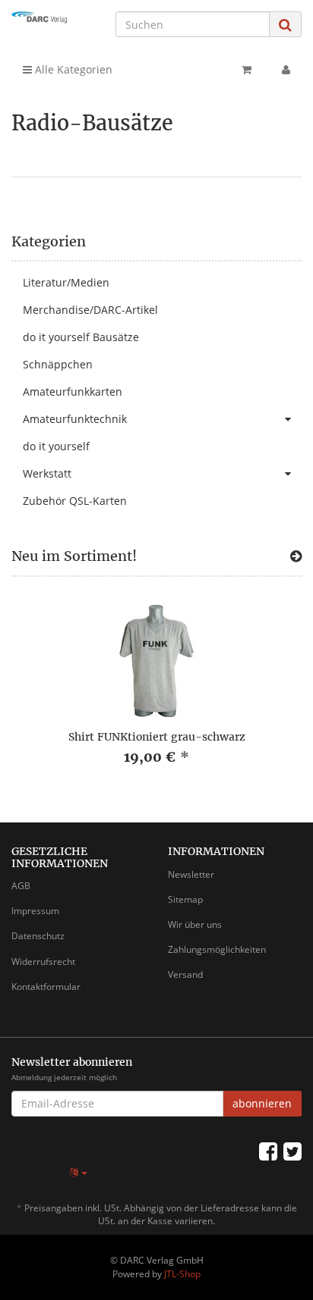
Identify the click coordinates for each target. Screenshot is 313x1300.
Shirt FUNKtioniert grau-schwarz (156, 737)
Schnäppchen (58, 364)
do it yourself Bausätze (81, 337)
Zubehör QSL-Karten (75, 500)
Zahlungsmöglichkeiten (217, 949)
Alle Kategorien (72, 69)
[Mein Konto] (286, 70)
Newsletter (191, 874)
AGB (20, 885)
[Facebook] (268, 1151)
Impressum (35, 910)
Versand (185, 974)
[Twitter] (292, 1151)
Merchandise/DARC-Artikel (90, 309)
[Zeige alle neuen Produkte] (296, 556)
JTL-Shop (182, 1273)
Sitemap (185, 899)
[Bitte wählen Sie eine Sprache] (78, 1172)
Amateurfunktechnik (75, 419)
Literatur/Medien (66, 282)
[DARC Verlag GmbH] (52, 17)
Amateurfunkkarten (72, 391)
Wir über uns (195, 924)
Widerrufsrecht (43, 961)
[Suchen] (285, 24)
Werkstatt (47, 473)
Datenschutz (38, 935)
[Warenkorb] (246, 70)
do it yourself (56, 446)
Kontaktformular (46, 986)
